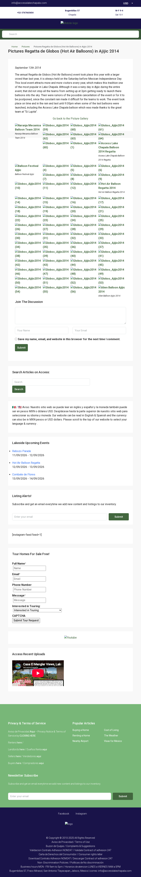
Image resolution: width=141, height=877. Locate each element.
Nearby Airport (80, 741)
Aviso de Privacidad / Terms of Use (71, 842)
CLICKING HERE (28, 735)
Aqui (32, 731)
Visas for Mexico (113, 741)
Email (16, 574)
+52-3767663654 (25, 13)
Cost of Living (111, 730)
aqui (44, 749)
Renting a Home (81, 735)
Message (19, 595)
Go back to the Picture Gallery (70, 118)
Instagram (81, 813)
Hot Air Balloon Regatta (26, 462)
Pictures (26, 46)
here (19, 742)
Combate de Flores (23, 474)
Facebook (63, 813)
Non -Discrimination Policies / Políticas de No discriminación (70, 862)
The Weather (111, 735)
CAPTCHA (18, 615)
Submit (21, 347)
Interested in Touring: (26, 606)
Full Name (19, 563)
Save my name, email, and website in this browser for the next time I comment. (69, 339)
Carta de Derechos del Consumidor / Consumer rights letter (70, 854)
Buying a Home (81, 730)
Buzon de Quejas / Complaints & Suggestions (70, 846)
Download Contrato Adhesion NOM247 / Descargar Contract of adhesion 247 (70, 858)
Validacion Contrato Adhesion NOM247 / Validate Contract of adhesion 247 (70, 850)
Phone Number (22, 584)
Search (18, 389)
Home (15, 46)
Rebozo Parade (21, 451)
